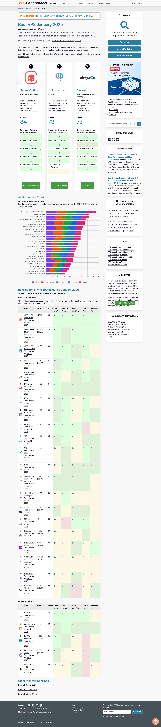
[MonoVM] (20, 388)
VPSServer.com (49, 722)
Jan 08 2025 (61, 111)
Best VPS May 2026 (27, 694)
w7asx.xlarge (29, 372)
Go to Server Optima (31, 185)
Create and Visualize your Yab (120, 112)
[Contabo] (20, 481)
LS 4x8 (51, 94)
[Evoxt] (20, 440)
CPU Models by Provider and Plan (120, 257)
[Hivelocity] (20, 497)
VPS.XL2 (27, 493)
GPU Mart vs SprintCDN (117, 324)
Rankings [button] (54, 3)
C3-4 (26, 507)
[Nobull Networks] (20, 351)
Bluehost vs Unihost (115, 332)
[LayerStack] (20, 469)
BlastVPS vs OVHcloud (116, 322)
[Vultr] (20, 452)
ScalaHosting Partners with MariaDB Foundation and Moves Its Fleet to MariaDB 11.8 (123, 180)
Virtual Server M (84, 94)
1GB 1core (28, 519)
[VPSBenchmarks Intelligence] (155, 721)
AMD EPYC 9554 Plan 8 (30, 94)
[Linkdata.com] (20, 617)
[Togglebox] (20, 524)
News (107, 3)
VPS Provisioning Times (117, 262)
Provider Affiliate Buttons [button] (125, 303)
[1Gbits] (20, 578)
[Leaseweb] (20, 590)
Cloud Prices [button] (67, 3)
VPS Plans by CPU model (117, 260)
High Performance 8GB (29, 450)
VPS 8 (26, 360)
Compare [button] (91, 3)
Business (27, 531)
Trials (101, 3)
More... (110, 337)
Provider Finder (124, 55)
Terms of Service (79, 710)
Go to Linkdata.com (59, 185)
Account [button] (137, 3)
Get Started (113, 110)
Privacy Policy (77, 708)
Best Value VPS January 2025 (66, 40)
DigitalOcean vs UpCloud (117, 334)
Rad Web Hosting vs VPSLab (119, 329)
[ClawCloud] (20, 669)
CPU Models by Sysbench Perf (120, 247)
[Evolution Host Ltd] (20, 535)
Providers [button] (80, 3)
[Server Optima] (20, 320)
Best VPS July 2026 (27, 685)
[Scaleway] (20, 655)
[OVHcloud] (20, 511)
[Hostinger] (20, 403)
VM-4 (26, 436)
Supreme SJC (29, 624)
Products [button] (116, 3)
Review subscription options (113, 716)
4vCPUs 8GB (29, 424)
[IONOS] (20, 429)
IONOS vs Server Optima (117, 327)
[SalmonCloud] (20, 629)
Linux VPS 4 (28, 574)
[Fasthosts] (20, 365)
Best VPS (28, 8)
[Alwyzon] (20, 334)
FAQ (73, 705)
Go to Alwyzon (87, 185)
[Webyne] (20, 561)
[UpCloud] (20, 547)
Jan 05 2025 (89, 111)
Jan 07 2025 (32, 111)
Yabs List (112, 115)
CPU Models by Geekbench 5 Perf (121, 250)
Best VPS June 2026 (27, 689)
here (131, 230)
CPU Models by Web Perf (117, 255)
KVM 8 (26, 398)
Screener (26, 50)
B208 (26, 465)
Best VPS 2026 (124, 49)
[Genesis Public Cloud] (20, 377)
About (74, 713)
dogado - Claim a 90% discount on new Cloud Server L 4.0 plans (64, 16)
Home (20, 8)
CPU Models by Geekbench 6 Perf (121, 252)
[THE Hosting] (20, 640)
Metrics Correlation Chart (117, 265)
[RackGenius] (20, 415)
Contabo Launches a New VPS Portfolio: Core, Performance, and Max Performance (124, 157)
